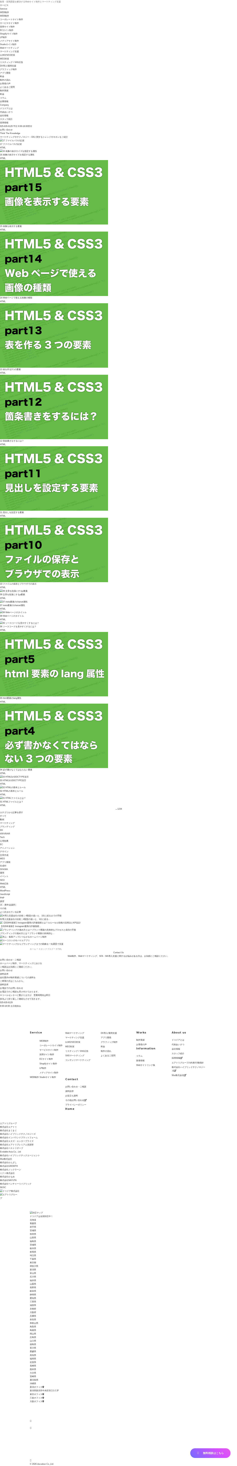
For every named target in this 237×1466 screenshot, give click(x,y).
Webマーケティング (9, 48)
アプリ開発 (5, 73)
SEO (2, 880)
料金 (2, 76)
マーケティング (7, 823)
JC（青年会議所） (8, 905)
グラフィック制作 (8, 69)
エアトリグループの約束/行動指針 (188, 1062)
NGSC (3, 1187)
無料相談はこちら (213, 1453)
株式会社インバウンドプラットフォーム (19, 1137)
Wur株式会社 (178, 1075)
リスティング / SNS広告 (11, 62)
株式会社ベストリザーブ (11, 1148)
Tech (2, 837)
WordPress (5, 890)
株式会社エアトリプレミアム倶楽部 (17, 1144)
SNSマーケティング (74, 1055)
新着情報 (140, 1060)
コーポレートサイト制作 (11, 19)
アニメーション (7, 848)
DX (1, 830)
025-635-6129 (6, 1002)
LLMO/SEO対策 (72, 1042)
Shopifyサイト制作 (9, 34)
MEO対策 (4, 58)
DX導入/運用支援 (8, 66)
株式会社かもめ (7, 1176)
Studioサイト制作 (48, 1077)
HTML (3, 887)
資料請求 (4, 984)
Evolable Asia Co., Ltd (10, 1152)
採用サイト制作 (7, 26)
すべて (3, 816)
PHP (2, 898)
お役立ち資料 (71, 1095)
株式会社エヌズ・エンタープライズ (17, 1141)
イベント (4, 876)
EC (1, 844)
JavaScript (5, 894)
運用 (2, 873)
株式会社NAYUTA (8, 1180)
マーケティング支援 (9, 51)
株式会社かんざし (8, 1162)
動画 (2, 819)
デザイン (4, 851)
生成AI (3, 865)
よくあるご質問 (7, 87)
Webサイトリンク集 (145, 1065)
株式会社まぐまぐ (8, 1130)
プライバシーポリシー (75, 1104)
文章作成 (4, 855)
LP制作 (3, 37)
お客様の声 (5, 83)
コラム (139, 1056)
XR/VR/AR (5, 833)
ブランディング (7, 826)
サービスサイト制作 (9, 23)
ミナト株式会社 (7, 1173)
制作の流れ (5, 80)
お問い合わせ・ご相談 (75, 1086)
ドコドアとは (6, 108)
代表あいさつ (6, 112)
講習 (2, 901)
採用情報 (4, 122)
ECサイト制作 (6, 30)
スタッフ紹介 (6, 119)
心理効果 (4, 841)
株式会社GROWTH (9, 1166)
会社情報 (4, 115)
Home (69, 1108)
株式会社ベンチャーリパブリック (15, 1184)
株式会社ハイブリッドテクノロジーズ (188, 1069)
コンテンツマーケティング (77, 1060)
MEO (2, 858)
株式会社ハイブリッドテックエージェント (20, 1155)
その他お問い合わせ (74, 1100)
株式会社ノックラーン (10, 1169)
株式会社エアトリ (8, 1127)
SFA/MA (4, 869)
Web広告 (4, 883)
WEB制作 (4, 12)
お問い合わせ (6, 130)
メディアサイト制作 (9, 41)
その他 (3, 908)
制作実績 (140, 1040)
